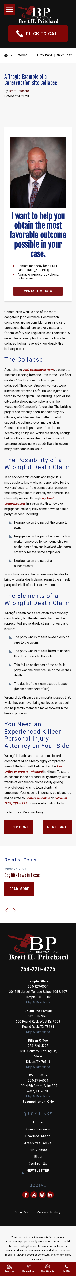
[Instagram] (42, 1194)
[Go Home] (7, 55)
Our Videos (38, 1150)
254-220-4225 (38, 969)
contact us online (38, 798)
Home (38, 1122)
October (21, 55)
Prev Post (19, 827)
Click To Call (43, 33)
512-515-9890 (38, 1016)
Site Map (23, 1212)
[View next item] (14, 910)
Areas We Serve (38, 1143)
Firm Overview (38, 1129)
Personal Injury (33, 812)
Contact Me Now (38, 291)
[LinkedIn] (50, 1194)
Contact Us (38, 1164)
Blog (38, 1157)
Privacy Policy (48, 1212)
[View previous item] (6, 910)
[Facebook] (25, 1194)
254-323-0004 (38, 986)
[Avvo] (33, 1194)
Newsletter (38, 1170)
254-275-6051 (38, 1080)
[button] (9, 9)
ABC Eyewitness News (38, 370)
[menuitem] (38, 1123)
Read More (19, 889)
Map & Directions (38, 1002)
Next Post (57, 827)
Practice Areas (38, 1136)
